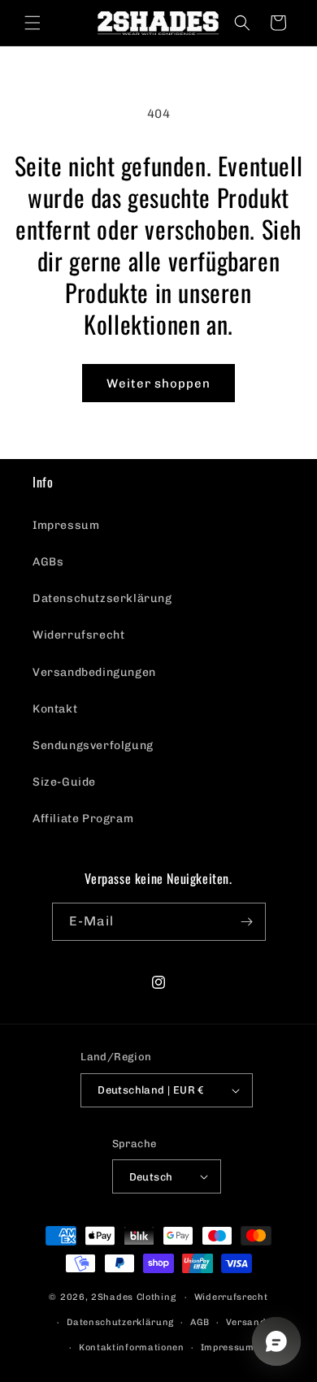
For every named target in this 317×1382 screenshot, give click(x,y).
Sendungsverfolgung (93, 745)
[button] (32, 23)
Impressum (66, 525)
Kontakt (55, 709)
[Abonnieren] (247, 922)
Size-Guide (64, 782)
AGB (200, 1322)
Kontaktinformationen (132, 1347)
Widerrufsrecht (78, 635)
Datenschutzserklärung (102, 598)
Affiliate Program (83, 818)
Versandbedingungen (94, 672)
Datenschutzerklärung (120, 1322)
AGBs (48, 562)
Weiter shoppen (158, 383)
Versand (246, 1322)
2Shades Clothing (133, 1297)
